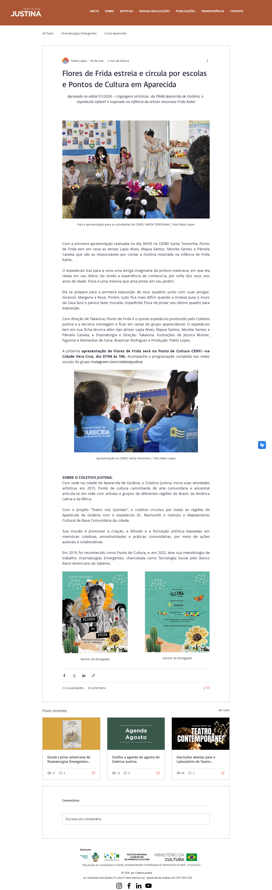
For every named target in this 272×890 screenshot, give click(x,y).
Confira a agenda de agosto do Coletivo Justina (136, 759)
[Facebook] (129, 886)
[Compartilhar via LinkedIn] (84, 675)
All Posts (48, 33)
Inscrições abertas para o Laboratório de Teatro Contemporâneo (196, 759)
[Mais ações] (207, 60)
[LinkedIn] (139, 886)
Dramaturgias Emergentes (79, 33)
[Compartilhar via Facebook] (64, 675)
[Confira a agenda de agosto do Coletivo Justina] (136, 734)
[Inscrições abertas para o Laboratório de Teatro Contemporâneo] (200, 734)
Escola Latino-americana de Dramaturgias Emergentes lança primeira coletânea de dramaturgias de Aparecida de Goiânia (70, 759)
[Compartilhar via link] (93, 675)
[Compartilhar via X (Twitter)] (74, 675)
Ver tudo (224, 710)
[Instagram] (119, 886)
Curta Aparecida (115, 33)
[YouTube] (148, 886)
